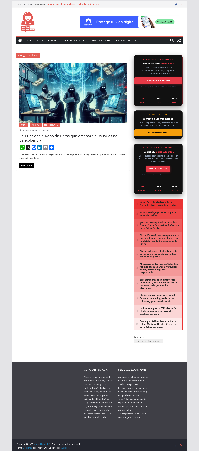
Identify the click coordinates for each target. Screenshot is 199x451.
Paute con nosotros (127, 40)
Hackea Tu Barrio (101, 40)
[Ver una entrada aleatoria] (179, 40)
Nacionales (35, 125)
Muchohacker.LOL (74, 40)
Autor (40, 40)
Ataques (24, 125)
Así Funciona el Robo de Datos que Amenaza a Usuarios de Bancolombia (68, 138)
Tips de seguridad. (51, 125)
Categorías (139, 337)
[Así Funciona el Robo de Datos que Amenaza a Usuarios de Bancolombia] (73, 93)
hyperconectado (44, 130)
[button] (86, 40)
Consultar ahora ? (158, 169)
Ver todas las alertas (158, 132)
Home (29, 40)
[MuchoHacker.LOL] (19, 40)
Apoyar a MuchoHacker (158, 80)
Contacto (53, 40)
